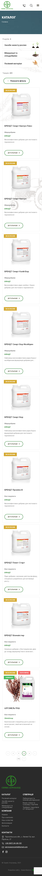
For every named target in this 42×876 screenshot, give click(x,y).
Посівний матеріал (9, 798)
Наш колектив (7, 820)
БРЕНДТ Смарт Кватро (15, 199)
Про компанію (7, 817)
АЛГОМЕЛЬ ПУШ (12, 708)
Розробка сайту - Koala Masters (20, 870)
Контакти (5, 826)
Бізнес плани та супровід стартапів (30, 803)
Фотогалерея (7, 823)
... (34, 753)
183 (18, 759)
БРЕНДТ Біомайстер (14, 635)
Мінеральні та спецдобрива (7, 806)
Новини (5, 814)
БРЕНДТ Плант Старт (14, 563)
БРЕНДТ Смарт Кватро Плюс (18, 126)
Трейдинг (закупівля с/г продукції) (31, 808)
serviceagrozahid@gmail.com (16, 847)
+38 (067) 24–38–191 (13, 843)
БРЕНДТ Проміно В (13, 490)
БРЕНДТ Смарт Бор (13, 417)
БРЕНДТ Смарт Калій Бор (16, 271)
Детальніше (13, 153)
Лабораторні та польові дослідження (31, 799)
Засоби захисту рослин (8, 802)
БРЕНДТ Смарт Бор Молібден (18, 344)
